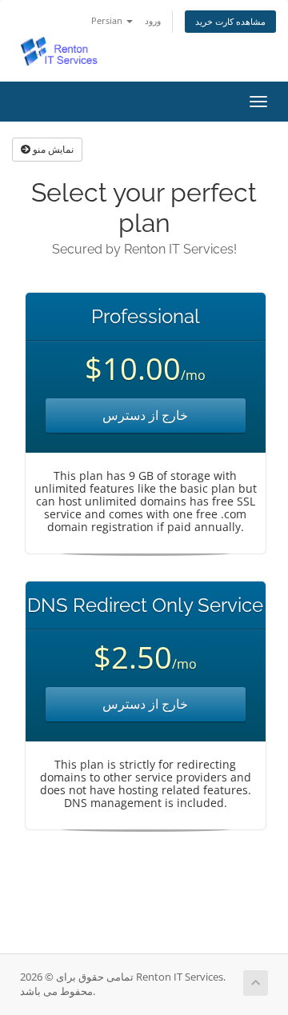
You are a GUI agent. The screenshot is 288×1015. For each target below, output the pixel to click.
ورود (153, 20)
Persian (108, 20)
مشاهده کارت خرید (230, 21)
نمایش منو (52, 149)
